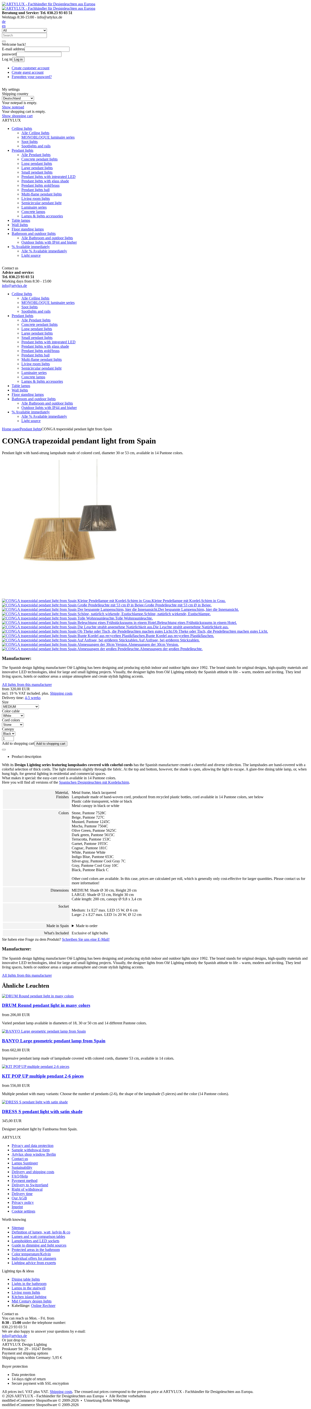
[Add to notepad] (4, 749)
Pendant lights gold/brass (40, 185)
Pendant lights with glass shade (45, 181)
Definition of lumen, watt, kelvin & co (41, 1232)
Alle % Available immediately (44, 251)
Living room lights (35, 198)
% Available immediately (31, 247)
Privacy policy (23, 1202)
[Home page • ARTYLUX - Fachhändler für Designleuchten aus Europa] (48, 4)
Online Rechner (43, 1305)
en (4, 26)
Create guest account (27, 72)
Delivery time (22, 1194)
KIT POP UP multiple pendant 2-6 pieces (43, 1076)
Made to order (86, 926)
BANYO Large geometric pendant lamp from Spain (53, 1040)
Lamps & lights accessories (42, 216)
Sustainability (22, 1167)
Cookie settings (23, 1211)
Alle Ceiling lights (35, 133)
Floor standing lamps (28, 229)
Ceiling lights (22, 128)
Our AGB (19, 1198)
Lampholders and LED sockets (35, 1241)
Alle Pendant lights (36, 155)
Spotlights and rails (36, 146)
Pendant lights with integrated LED (48, 177)
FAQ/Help (20, 1176)
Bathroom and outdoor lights (34, 233)
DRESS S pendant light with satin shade (42, 1111)
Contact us (20, 1159)
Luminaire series (34, 207)
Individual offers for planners (34, 1258)
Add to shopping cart (50, 743)
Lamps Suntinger (25, 1163)
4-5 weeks (33, 698)
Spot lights (29, 142)
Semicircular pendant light (41, 203)
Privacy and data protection (32, 1145)
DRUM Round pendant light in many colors (46, 1005)
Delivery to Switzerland (30, 1185)
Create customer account (30, 68)
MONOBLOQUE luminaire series (48, 137)
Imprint (17, 1207)
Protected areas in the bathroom (36, 1250)
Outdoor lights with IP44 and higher (49, 242)
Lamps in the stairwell (28, 1288)
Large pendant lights (37, 168)
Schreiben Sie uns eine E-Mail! (86, 939)
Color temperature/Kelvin (31, 1254)
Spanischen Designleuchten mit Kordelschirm (94, 782)
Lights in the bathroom (29, 1284)
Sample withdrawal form (31, 1150)
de (4, 21)
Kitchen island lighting (29, 1297)
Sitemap (18, 1228)
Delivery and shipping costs (33, 1172)
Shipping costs (61, 693)
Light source (31, 255)
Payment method (24, 1181)
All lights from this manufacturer (27, 684)
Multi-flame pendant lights (41, 194)
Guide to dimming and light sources (39, 1245)
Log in (18, 59)
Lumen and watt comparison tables (38, 1236)
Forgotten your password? (32, 77)
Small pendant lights (36, 172)
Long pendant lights (36, 163)
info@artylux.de (14, 286)
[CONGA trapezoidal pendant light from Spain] (71, 596)
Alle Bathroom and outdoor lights (47, 238)
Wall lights (20, 225)
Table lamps (21, 220)
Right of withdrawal (27, 1189)
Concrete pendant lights (39, 159)
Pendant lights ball (35, 190)
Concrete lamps (33, 212)
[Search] (4, 41)
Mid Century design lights (32, 1301)
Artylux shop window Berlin (34, 1154)
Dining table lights (26, 1279)
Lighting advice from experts (34, 1263)
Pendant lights (22, 150)
